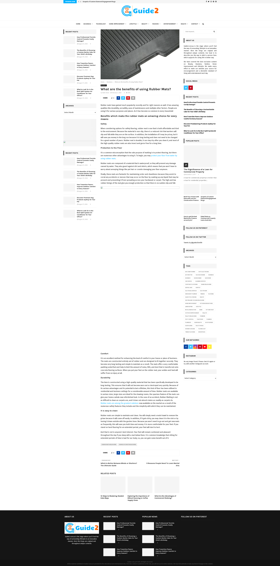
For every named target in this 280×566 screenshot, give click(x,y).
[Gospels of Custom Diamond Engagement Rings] (209, 189)
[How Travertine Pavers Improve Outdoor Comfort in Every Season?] (69, 66)
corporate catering (191, 284)
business (187, 278)
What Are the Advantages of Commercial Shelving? (165, 497)
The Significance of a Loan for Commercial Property (198, 170)
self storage (199, 325)
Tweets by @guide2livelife (193, 243)
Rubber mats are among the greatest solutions (120, 403)
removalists (198, 322)
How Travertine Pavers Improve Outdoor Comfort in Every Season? (86, 65)
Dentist (198, 287)
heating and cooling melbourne (194, 300)
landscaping (188, 306)
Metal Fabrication (190, 310)
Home (78, 24)
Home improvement (191, 303)
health (202, 297)
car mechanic (197, 278)
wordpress (201, 332)
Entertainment (170, 24)
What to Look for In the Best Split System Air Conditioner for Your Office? (85, 92)
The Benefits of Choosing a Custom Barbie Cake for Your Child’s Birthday (86, 52)
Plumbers (188, 322)
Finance (202, 294)
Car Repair (208, 278)
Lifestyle (133, 24)
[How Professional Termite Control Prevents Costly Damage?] (69, 40)
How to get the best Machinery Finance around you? (190, 218)
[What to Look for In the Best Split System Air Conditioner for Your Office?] (69, 92)
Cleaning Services (200, 281)
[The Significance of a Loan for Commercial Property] (200, 156)
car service (188, 281)
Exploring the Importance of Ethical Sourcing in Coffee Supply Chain (138, 498)
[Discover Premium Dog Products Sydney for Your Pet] (69, 79)
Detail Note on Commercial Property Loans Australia (208, 218)
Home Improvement (116, 24)
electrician (203, 290)
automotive (188, 275)
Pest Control (189, 319)
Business (87, 24)
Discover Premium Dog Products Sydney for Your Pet (86, 78)
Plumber (209, 319)
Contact (194, 24)
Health (183, 24)
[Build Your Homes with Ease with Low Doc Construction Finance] (192, 189)
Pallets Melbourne (191, 316)
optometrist (210, 310)
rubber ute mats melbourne (127, 444)
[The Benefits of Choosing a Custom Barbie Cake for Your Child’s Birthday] (69, 53)
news (200, 310)
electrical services (191, 290)
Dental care (188, 287)
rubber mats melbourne (109, 444)
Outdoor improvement (192, 313)
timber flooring (190, 332)
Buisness (211, 275)
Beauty (144, 24)
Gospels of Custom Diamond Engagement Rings (99, 1)
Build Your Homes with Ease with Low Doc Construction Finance (191, 198)
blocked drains (200, 275)
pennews (202, 316)
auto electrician (204, 271)
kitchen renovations (206, 303)
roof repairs (209, 322)
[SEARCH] (214, 31)
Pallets (204, 313)
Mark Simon (105, 93)
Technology (101, 24)
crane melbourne (206, 284)
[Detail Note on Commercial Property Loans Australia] (209, 209)
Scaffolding (188, 325)
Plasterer (200, 319)
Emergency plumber (191, 294)
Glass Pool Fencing (190, 297)
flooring (211, 294)
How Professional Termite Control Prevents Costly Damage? (86, 39)
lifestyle (198, 306)
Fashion (155, 24)
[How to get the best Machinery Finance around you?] (192, 209)
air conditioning (190, 271)
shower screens (190, 329)
